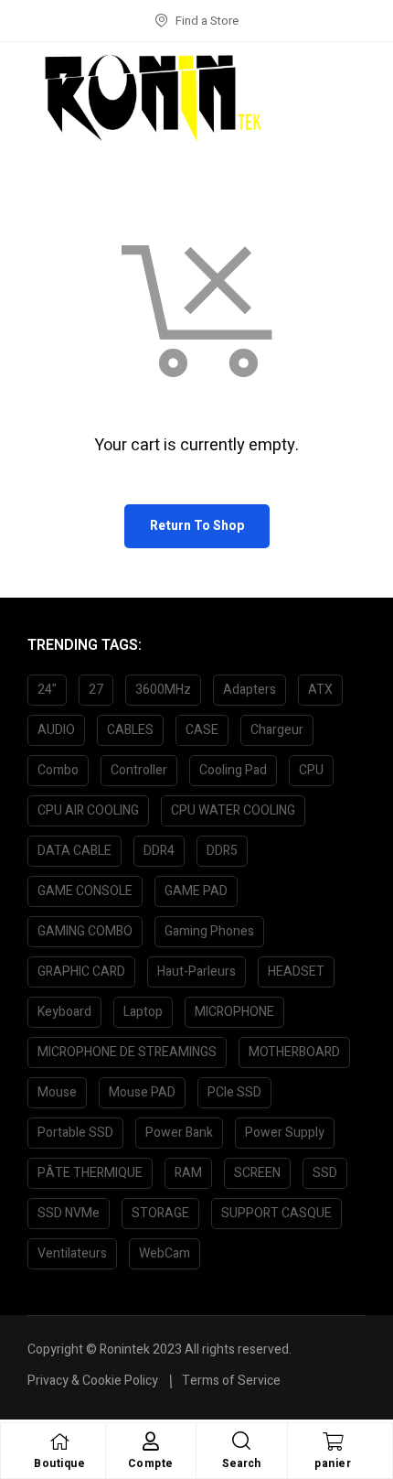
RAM (188, 1172)
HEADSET (296, 971)
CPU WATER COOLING (233, 810)
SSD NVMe (68, 1213)
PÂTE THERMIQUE (90, 1172)
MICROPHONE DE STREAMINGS (127, 1052)
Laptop (143, 1011)
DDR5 (222, 850)
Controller (139, 770)
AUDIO (56, 730)
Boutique (59, 1463)
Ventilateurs (72, 1253)
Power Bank (179, 1132)
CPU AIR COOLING (88, 810)
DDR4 (159, 850)
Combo (58, 770)
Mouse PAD (142, 1092)
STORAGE (160, 1213)
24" (47, 689)
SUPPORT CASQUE (276, 1213)
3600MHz (163, 689)
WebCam (164, 1253)
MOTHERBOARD (294, 1052)
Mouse (57, 1092)
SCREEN (257, 1172)
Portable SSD (75, 1132)
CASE (202, 730)
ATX (320, 689)
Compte (151, 1463)
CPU (311, 770)
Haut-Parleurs (196, 971)
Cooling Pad (233, 770)
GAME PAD (196, 891)
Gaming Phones (209, 931)
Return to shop (197, 525)
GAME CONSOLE (85, 891)
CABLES (130, 730)
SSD (325, 1172)
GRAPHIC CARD (81, 971)
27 (96, 689)
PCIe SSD (234, 1092)
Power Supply (284, 1132)
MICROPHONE (234, 1011)
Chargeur (276, 730)
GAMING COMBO (85, 931)
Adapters (249, 689)
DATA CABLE (74, 850)
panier (332, 1463)
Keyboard (64, 1011)
